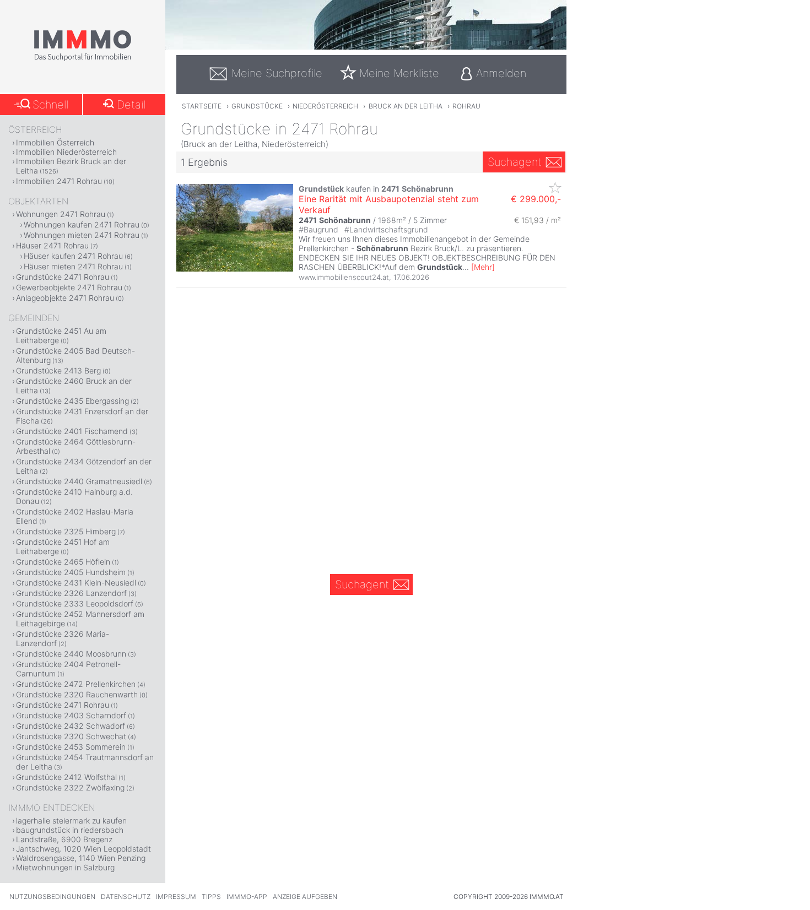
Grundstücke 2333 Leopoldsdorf (74, 603)
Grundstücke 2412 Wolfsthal (66, 777)
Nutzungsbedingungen (52, 896)
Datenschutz (125, 896)
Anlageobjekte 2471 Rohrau (65, 297)
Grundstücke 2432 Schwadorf (70, 725)
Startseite (202, 106)
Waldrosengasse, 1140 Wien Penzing (80, 858)
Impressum (176, 896)
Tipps (211, 896)
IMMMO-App (246, 896)
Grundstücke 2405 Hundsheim (71, 572)
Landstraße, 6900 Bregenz (64, 839)
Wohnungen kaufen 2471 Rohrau (81, 224)
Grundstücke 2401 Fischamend (72, 431)
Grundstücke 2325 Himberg (66, 531)
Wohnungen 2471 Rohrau (60, 214)
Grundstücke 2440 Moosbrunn (71, 653)
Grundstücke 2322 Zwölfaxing (70, 787)
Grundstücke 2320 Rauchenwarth (77, 694)
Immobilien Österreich (55, 142)
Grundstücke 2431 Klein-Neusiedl (76, 582)
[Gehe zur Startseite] (82, 59)
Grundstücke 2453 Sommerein (71, 746)
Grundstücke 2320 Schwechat (71, 736)
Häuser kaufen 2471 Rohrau (73, 256)
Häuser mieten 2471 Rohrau (73, 266)
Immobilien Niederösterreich (66, 151)
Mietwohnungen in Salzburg (65, 867)
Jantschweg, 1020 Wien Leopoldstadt (83, 848)
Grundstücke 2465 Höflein (63, 561)
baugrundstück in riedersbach (69, 830)
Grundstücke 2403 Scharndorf (71, 715)
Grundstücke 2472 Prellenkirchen (76, 684)
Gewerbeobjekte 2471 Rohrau (69, 287)
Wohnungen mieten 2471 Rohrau (81, 235)
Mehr (483, 267)
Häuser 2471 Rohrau (52, 245)
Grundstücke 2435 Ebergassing (72, 400)
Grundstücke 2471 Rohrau (62, 276)
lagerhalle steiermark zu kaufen (71, 820)
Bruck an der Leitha (405, 106)
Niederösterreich (325, 106)
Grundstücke (257, 106)
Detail (131, 104)
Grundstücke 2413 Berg (58, 370)
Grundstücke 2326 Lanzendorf (71, 593)
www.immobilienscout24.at (344, 277)
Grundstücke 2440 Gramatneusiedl (79, 481)
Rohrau (466, 106)
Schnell (50, 104)
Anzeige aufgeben (305, 896)
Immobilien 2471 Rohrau (59, 181)
